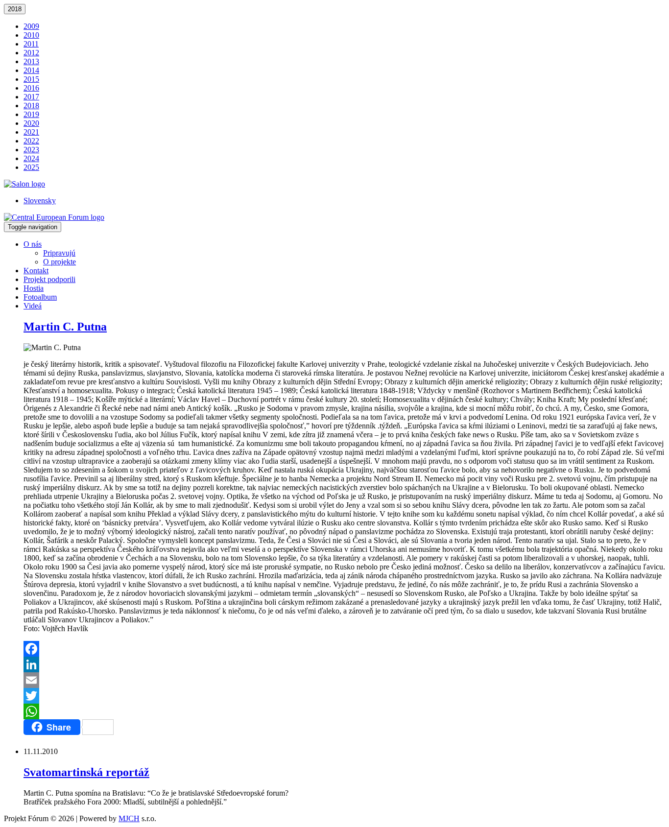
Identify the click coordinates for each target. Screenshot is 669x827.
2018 (15, 9)
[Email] (344, 680)
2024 (31, 158)
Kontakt (36, 270)
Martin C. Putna (65, 326)
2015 (31, 79)
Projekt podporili (49, 279)
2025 (31, 167)
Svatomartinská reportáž (86, 772)
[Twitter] (344, 696)
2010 (31, 35)
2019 (31, 114)
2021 (31, 132)
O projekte (59, 262)
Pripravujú (59, 253)
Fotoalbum (40, 297)
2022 (31, 141)
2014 (31, 70)
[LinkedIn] (344, 664)
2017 (31, 97)
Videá (33, 306)
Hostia (34, 288)
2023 (31, 149)
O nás (33, 244)
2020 (31, 123)
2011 (31, 44)
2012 (31, 52)
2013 (31, 61)
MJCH (129, 818)
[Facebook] (344, 649)
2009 (31, 26)
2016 (31, 88)
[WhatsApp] (344, 711)
